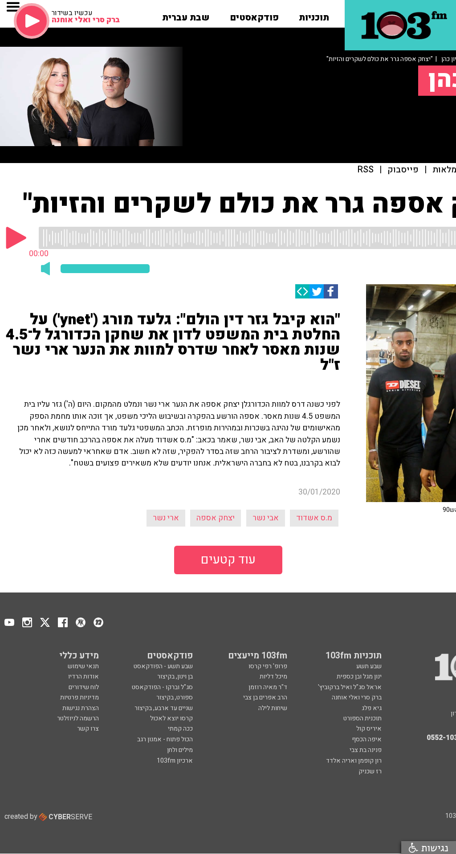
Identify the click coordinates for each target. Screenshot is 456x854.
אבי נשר (265, 517)
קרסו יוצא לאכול (171, 718)
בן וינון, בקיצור (175, 676)
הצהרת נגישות (80, 708)
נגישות (433, 847)
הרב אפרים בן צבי (265, 697)
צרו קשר (88, 728)
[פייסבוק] (331, 291)
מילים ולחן (180, 750)
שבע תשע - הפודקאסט (163, 666)
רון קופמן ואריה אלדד (354, 760)
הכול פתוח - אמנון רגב (165, 739)
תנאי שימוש (83, 666)
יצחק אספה (215, 517)
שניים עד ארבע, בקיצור (163, 708)
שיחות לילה (272, 708)
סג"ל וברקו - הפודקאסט (162, 687)
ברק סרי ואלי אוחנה (357, 697)
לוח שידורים (84, 687)
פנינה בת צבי (366, 750)
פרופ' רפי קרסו (267, 666)
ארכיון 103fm (175, 760)
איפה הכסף (367, 739)
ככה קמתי (180, 728)
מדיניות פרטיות (79, 697)
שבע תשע (369, 666)
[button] (314, 15)
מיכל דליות (273, 676)
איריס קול (369, 728)
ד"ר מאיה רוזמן (267, 687)
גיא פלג (372, 708)
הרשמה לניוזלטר (78, 718)
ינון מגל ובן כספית (359, 676)
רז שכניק (370, 771)
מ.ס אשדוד (314, 517)
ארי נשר (166, 517)
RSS (366, 170)
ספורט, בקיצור (174, 697)
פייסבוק (403, 170)
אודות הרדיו (83, 676)
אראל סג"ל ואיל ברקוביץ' (350, 687)
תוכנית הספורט (362, 718)
